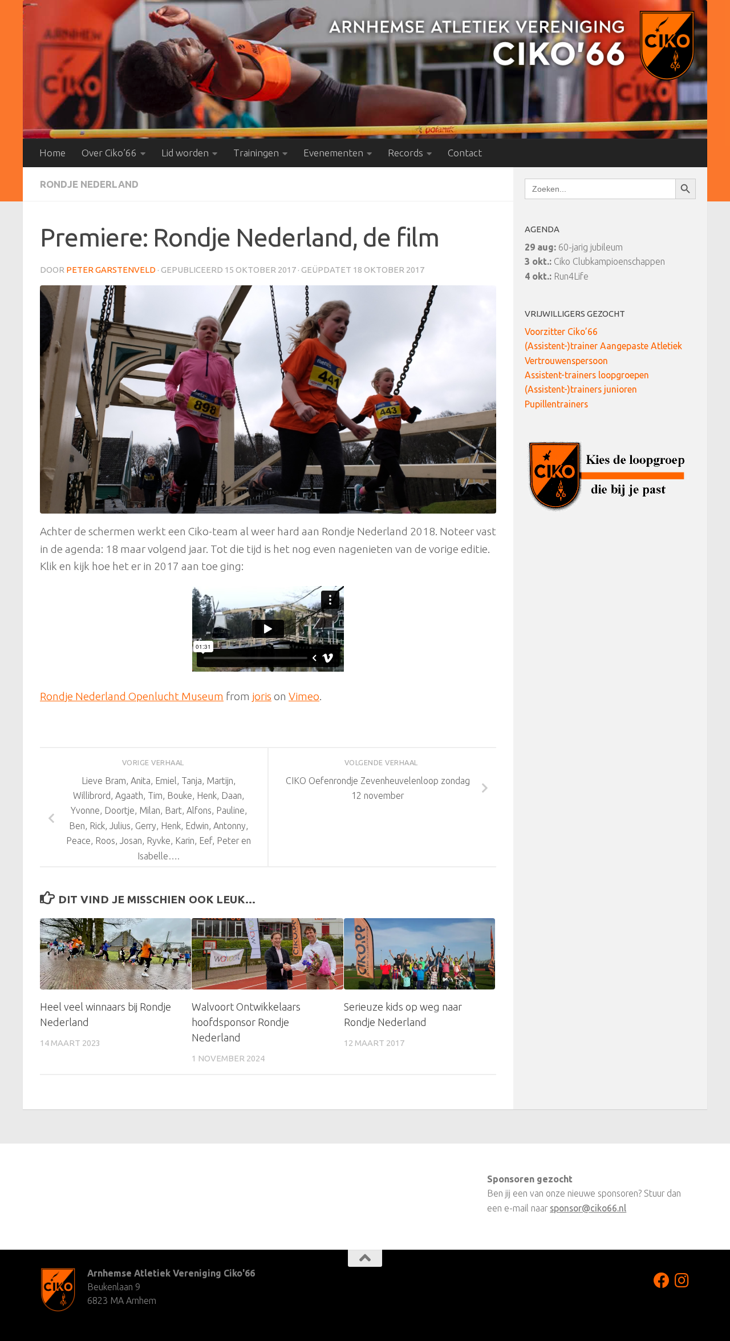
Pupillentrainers (556, 404)
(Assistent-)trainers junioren (581, 389)
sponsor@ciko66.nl (588, 1208)
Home (52, 152)
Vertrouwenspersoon (566, 361)
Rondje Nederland (89, 184)
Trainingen (256, 152)
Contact (465, 152)
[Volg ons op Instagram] (682, 1281)
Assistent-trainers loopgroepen (587, 375)
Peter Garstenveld (111, 269)
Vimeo (304, 696)
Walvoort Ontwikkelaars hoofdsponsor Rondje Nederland (246, 1022)
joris (261, 696)
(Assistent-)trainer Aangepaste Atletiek (603, 346)
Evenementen (333, 152)
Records (405, 152)
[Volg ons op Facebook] (662, 1281)
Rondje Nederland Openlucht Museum (132, 696)
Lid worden (185, 152)
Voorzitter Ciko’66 (561, 331)
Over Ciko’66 (109, 152)
